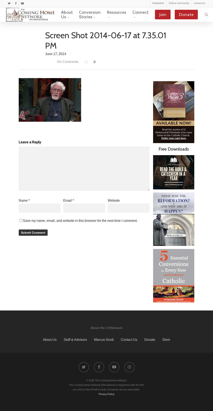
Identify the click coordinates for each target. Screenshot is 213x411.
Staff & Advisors (75, 339)
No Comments (67, 62)
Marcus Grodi (104, 339)
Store (166, 339)
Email (68, 200)
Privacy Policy (106, 394)
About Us (50, 339)
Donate (149, 339)
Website (114, 200)
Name (24, 200)
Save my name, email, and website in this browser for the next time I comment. (80, 220)
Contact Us (129, 339)
